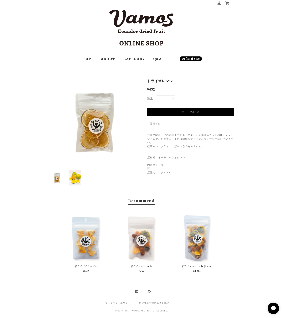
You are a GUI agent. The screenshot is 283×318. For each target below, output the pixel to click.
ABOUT (108, 59)
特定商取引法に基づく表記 (154, 303)
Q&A (157, 59)
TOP (87, 59)
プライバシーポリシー (117, 303)
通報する (155, 123)
